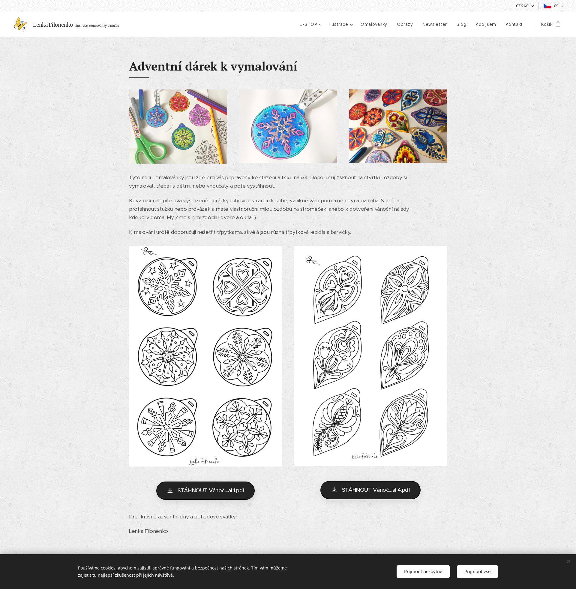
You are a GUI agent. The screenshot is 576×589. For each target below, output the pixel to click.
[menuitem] (311, 24)
